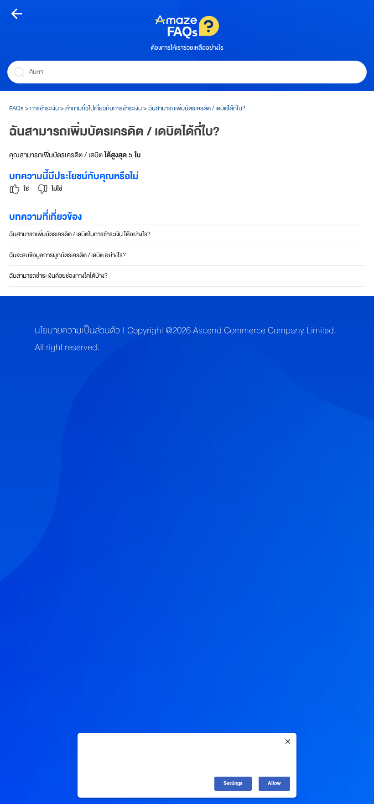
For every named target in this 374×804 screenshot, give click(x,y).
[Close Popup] (288, 742)
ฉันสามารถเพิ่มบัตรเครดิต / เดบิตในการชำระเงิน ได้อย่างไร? (80, 234)
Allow (274, 783)
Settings (233, 783)
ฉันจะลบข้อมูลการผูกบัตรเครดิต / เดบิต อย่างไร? (67, 255)
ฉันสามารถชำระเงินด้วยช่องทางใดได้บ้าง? (58, 275)
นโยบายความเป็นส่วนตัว (77, 330)
